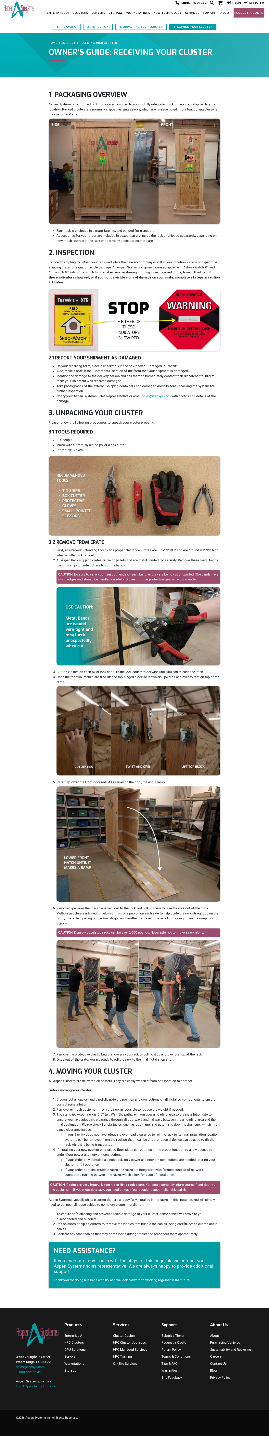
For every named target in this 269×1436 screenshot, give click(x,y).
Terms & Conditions (176, 1356)
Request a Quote (248, 13)
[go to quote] (221, 3)
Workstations (138, 13)
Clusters (80, 13)
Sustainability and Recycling (230, 1350)
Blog (213, 1370)
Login (236, 3)
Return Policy (171, 1350)
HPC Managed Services (130, 1350)
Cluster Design (124, 1336)
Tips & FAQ (169, 1363)
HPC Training (122, 1356)
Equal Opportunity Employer (36, 1386)
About (225, 13)
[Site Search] (212, 3)
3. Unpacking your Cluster (141, 27)
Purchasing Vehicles (225, 1342)
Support (210, 13)
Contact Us (218, 1363)
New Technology (168, 13)
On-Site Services (125, 1363)
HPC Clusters (74, 1342)
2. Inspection (98, 27)
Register (256, 3)
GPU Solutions (75, 1350)
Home (53, 43)
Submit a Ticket (172, 1336)
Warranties (169, 1370)
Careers (216, 1356)
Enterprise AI (58, 13)
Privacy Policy (220, 1377)
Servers (98, 13)
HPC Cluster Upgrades (129, 1342)
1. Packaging (66, 27)
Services (192, 13)
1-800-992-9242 (193, 3)
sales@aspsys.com (156, 396)
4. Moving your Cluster (192, 27)
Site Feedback (171, 1377)
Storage (116, 13)
